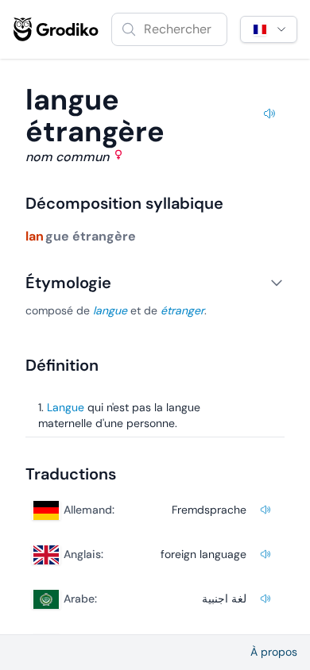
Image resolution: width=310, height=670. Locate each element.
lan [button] (34, 236)
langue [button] (110, 310)
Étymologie (68, 282)
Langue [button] (65, 407)
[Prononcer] (269, 116)
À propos (273, 652)
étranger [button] (182, 310)
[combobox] (169, 29)
